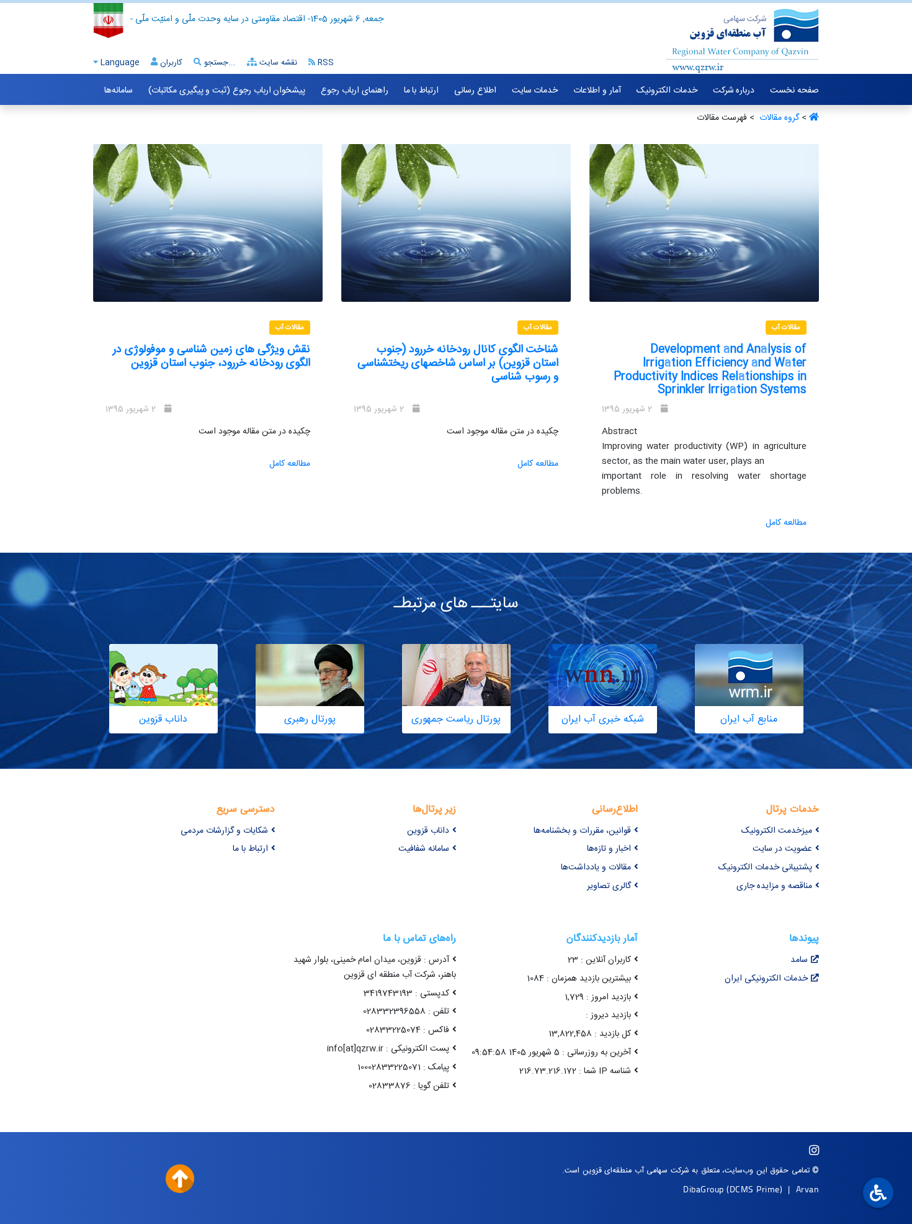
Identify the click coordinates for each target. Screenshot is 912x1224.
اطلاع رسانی (475, 90)
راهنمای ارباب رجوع (354, 90)
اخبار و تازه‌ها (609, 848)
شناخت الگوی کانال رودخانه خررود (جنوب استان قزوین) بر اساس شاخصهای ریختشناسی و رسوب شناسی (457, 363)
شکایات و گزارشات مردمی (224, 830)
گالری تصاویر (609, 886)
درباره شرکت (734, 90)
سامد (799, 960)
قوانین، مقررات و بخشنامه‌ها (582, 830)
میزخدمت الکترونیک (776, 830)
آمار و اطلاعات (596, 90)
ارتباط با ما (421, 90)
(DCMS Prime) (754, 1189)
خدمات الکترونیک (667, 90)
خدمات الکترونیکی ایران (766, 978)
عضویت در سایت (782, 848)
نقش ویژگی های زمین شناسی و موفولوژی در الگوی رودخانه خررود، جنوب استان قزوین (211, 356)
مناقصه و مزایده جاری (774, 886)
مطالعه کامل (786, 522)
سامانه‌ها (118, 90)
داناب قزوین (428, 830)
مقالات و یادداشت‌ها (596, 867)
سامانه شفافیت (423, 848)
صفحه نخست (794, 90)
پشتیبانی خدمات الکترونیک (765, 867)
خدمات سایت (535, 90)
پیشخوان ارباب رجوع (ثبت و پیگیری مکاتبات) (226, 90)
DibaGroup (703, 1189)
